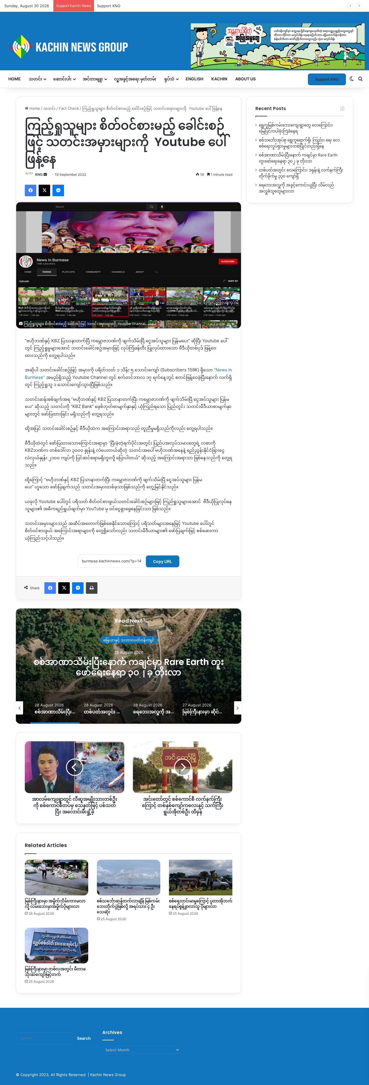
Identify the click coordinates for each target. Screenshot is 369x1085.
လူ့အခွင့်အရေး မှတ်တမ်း (135, 78)
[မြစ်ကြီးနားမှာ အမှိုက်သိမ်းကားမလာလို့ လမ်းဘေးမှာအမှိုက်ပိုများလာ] (56, 877)
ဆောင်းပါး (62, 78)
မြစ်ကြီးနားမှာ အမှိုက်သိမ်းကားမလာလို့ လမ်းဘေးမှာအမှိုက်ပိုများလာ (55, 903)
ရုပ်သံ (169, 78)
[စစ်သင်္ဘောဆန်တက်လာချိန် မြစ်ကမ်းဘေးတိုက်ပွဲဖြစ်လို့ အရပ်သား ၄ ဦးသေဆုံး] (128, 877)
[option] (36, 708)
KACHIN (219, 78)
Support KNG (109, 5)
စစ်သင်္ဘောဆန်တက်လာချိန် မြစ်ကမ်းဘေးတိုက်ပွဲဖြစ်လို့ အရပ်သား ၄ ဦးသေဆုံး (128, 906)
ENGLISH (194, 78)
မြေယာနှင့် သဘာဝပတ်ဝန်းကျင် (44, 639)
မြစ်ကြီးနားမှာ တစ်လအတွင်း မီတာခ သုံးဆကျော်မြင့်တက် (55, 971)
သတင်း (35, 78)
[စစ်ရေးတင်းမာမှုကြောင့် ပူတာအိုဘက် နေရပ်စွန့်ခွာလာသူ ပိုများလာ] (200, 877)
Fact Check (69, 108)
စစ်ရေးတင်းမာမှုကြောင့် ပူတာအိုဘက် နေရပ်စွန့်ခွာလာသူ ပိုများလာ (200, 903)
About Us (245, 78)
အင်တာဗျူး (93, 78)
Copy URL (162, 561)
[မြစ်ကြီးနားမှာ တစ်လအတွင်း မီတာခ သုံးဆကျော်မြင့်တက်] (56, 945)
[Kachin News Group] (184, 46)
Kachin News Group (108, 1074)
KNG (39, 174)
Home (14, 78)
